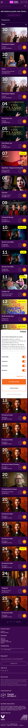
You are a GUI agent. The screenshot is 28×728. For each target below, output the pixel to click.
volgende (18, 621)
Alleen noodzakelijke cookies (14, 394)
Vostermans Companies (12, 709)
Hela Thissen (22, 706)
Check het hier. (7, 649)
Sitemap (21, 725)
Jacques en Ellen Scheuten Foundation (9, 706)
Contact (3, 631)
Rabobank (20, 707)
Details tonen (20, 376)
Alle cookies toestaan (14, 381)
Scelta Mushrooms (11, 708)
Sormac (15, 707)
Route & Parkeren (5, 632)
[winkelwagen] (26, 1)
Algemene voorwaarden (12, 725)
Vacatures (3, 639)
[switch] (24, 361)
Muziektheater (9, 48)
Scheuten (10, 707)
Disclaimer (3, 725)
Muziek (8, 221)
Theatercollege (8, 295)
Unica (20, 709)
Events (8, 171)
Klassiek (8, 73)
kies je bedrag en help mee (14, 15)
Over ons (3, 638)
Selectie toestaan (14, 388)
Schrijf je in (14, 663)
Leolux (6, 707)
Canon (2, 707)
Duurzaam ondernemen (6, 641)
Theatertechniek (4, 640)
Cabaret (7, 246)
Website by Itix (13, 724)
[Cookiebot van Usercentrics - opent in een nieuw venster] (20, 332)
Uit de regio (9, 419)
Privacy (2, 642)
